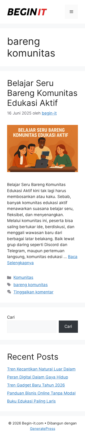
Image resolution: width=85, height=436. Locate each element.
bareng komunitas (30, 284)
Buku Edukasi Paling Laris (31, 401)
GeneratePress (42, 428)
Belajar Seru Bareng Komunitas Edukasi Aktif (42, 93)
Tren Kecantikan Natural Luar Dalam (41, 369)
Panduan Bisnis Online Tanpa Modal (41, 393)
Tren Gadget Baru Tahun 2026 (36, 385)
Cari (11, 317)
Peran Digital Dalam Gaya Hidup (37, 377)
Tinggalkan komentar (33, 292)
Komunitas (23, 277)
